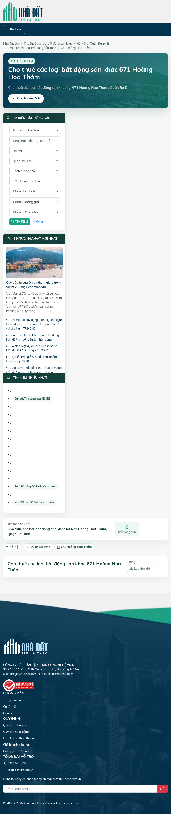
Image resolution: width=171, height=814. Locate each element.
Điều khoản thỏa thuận (18, 738)
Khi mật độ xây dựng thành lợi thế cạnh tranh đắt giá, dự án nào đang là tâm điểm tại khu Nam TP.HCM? (34, 324)
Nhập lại (38, 221)
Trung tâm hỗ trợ (14, 700)
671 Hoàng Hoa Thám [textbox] (27, 181)
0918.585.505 (17, 763)
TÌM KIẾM (21, 221)
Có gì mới (9, 707)
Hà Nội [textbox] (17, 151)
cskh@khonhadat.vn (61, 674)
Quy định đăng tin (15, 725)
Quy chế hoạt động (16, 732)
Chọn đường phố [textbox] (24, 171)
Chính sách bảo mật (16, 745)
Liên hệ (8, 713)
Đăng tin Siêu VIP (27, 98)
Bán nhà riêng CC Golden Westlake (35, 486)
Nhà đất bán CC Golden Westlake (34, 502)
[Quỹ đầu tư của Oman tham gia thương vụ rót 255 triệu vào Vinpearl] (34, 263)
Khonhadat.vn (33, 803)
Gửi (162, 789)
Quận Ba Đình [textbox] (22, 161)
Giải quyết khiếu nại (16, 751)
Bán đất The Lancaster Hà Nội (32, 398)
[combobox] (34, 151)
